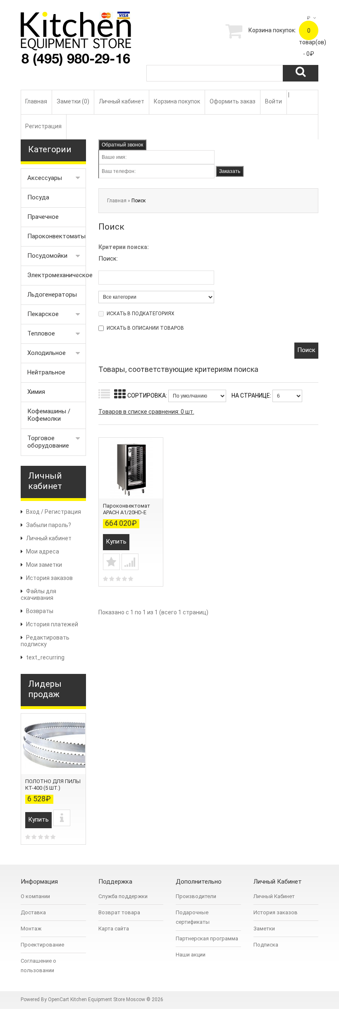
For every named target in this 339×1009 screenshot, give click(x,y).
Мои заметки (44, 564)
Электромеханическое (56, 275)
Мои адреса (42, 551)
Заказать (229, 171)
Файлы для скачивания (38, 594)
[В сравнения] (130, 562)
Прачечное (43, 216)
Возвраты (39, 611)
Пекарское (43, 314)
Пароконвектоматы (56, 236)
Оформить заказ (232, 101)
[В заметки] (111, 562)
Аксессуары (44, 178)
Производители (196, 896)
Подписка (265, 945)
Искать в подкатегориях (140, 313)
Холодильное (46, 353)
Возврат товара (119, 912)
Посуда (38, 197)
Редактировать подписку (45, 640)
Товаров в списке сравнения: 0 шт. (146, 411)
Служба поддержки (123, 896)
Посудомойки (47, 255)
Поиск (138, 201)
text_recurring (45, 657)
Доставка (33, 912)
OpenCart (58, 999)
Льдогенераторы (52, 294)
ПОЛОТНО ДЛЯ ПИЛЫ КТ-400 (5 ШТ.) (53, 784)
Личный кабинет (121, 101)
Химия (36, 391)
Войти (273, 101)
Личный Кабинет (274, 896)
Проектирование (42, 945)
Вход (33, 511)
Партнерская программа (207, 938)
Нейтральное (46, 372)
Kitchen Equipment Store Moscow (107, 999)
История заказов (49, 578)
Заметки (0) (73, 101)
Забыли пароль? (48, 525)
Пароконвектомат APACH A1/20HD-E (126, 509)
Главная (36, 101)
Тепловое (41, 333)
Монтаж (31, 928)
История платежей (52, 624)
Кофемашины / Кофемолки (48, 414)
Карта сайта (113, 928)
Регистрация (43, 126)
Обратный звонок (122, 145)
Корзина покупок (177, 101)
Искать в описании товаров (145, 328)
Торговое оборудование (48, 441)
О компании (35, 896)
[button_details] (61, 818)
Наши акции (190, 954)
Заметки (264, 928)
